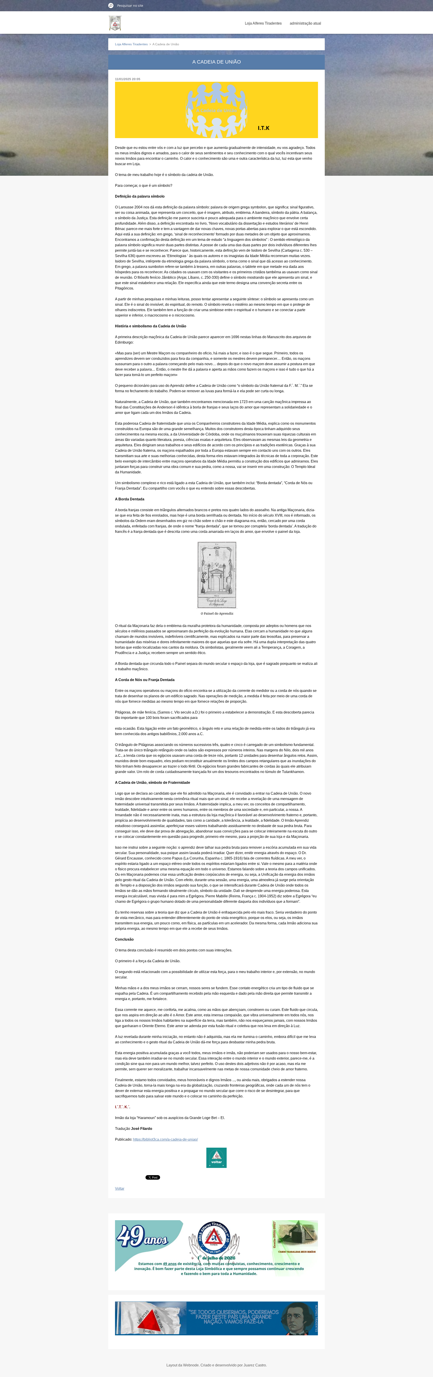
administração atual (305, 23)
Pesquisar (111, 5)
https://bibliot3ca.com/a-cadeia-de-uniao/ (165, 1139)
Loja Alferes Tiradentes (263, 23)
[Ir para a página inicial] (115, 25)
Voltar (119, 1188)
